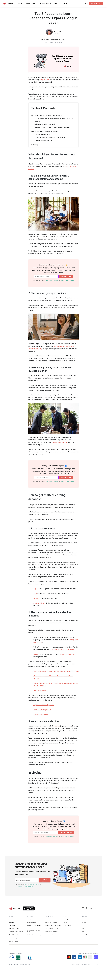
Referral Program (86, 934)
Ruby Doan (57, 31)
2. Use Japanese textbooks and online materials (50, 137)
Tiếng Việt (91, 964)
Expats (56, 3)
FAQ (83, 928)
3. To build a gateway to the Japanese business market (52, 127)
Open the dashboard (66, 832)
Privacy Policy (55, 280)
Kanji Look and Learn (40, 714)
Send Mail (11, 922)
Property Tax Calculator (51, 931)
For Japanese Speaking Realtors (33, 930)
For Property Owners (32, 922)
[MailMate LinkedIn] (83, 908)
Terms (65, 922)
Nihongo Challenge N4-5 (42, 710)
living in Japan (44, 79)
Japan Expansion (30, 3)
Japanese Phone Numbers (16, 931)
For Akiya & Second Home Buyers (34, 926)
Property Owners (44, 3)
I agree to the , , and (29, 885)
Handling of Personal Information (67, 280)
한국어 (96, 964)
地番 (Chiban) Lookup (51, 922)
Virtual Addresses (14, 928)
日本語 (71, 964)
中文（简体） (76, 964)
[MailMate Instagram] (87, 908)
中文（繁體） (84, 964)
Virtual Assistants (13, 934)
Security (66, 919)
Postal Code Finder (50, 919)
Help (83, 931)
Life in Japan (45, 40)
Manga (57, 726)
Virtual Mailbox (13, 925)
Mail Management (14, 919)
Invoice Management (14, 938)
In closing (34, 144)
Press (83, 938)
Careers (84, 922)
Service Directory (50, 934)
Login (86, 3)
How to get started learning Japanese (44, 131)
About (83, 919)
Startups (20, 3)
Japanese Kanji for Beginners (43, 705)
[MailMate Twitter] (95, 908)
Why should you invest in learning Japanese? (47, 115)
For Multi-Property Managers (34, 935)
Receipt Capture (13, 941)
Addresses (64, 3)
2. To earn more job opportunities (46, 124)
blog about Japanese (67, 654)
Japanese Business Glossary (53, 925)
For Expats (30, 919)
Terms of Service (49, 280)
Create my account (45, 880)
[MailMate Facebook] (91, 908)
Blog (83, 925)
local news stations (60, 442)
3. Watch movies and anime (43, 140)
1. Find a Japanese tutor (42, 134)
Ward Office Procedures (51, 928)
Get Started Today (96, 3)
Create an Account (66, 276)
